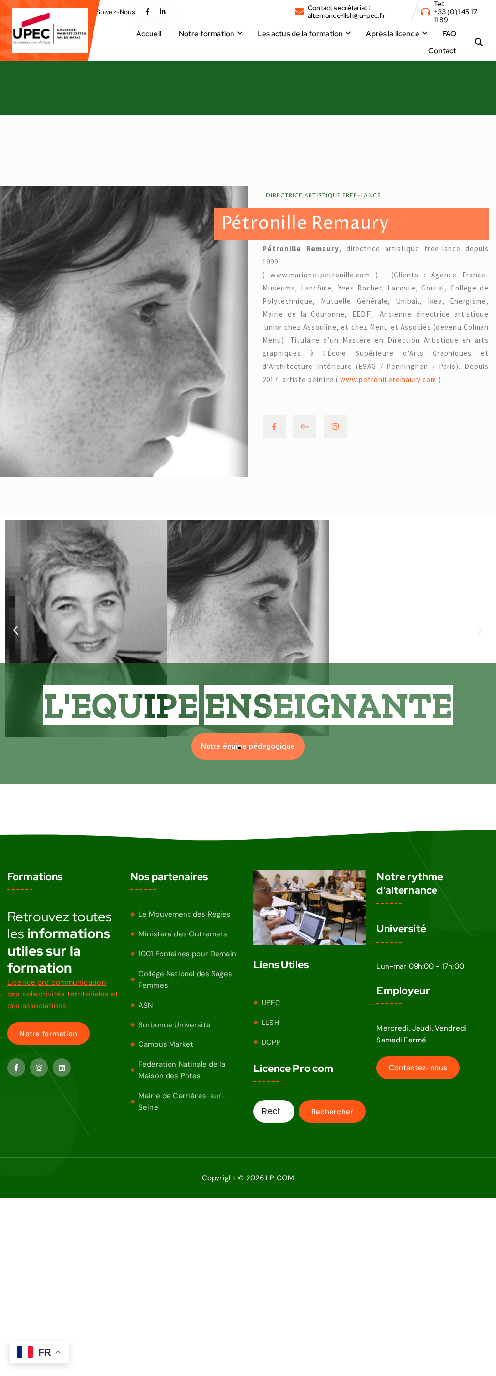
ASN (146, 1005)
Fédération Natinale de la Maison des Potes (182, 1070)
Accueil (148, 34)
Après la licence (392, 34)
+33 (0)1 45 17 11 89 (455, 16)
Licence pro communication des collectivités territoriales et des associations (62, 994)
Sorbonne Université (175, 1025)
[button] (16, 631)
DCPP (271, 1042)
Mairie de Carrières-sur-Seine (182, 1101)
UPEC (271, 1003)
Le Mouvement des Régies (185, 914)
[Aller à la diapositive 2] (239, 748)
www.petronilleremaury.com (388, 379)
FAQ (449, 34)
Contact (442, 51)
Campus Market (166, 1044)
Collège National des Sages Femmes (185, 979)
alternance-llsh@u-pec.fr (346, 15)
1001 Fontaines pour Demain (187, 954)
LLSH (270, 1022)
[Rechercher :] (273, 1111)
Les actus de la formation (300, 34)
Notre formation (206, 34)
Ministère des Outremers (183, 934)
